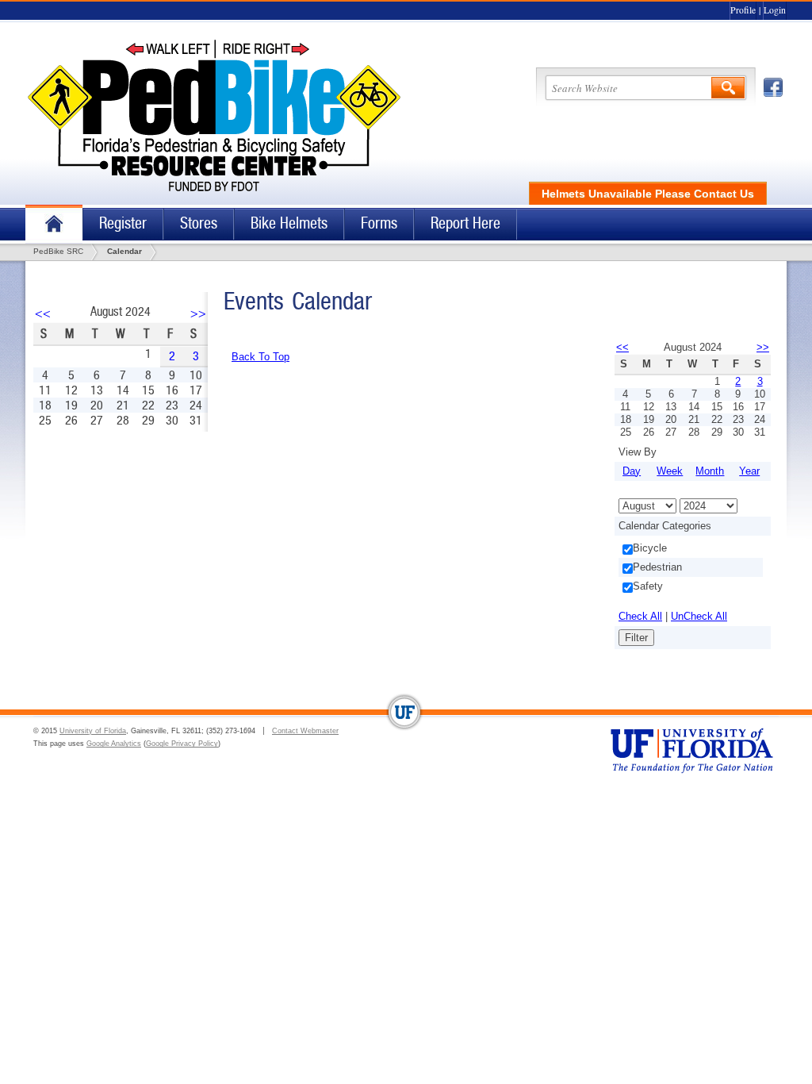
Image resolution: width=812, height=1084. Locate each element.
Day (631, 471)
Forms (379, 223)
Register (123, 223)
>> (198, 313)
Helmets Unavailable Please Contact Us (648, 193)
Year (749, 471)
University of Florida (92, 731)
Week (670, 471)
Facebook (773, 87)
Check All (640, 616)
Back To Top (260, 357)
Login (775, 10)
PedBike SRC (58, 251)
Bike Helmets (289, 223)
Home (53, 224)
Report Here (465, 223)
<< (43, 313)
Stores (198, 223)
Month (709, 471)
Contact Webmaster (305, 731)
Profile (743, 10)
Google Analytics (113, 744)
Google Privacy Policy (182, 744)
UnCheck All (699, 616)
